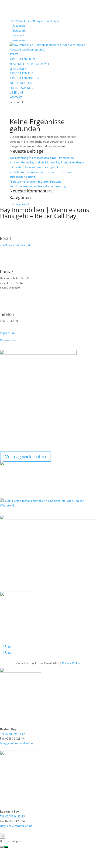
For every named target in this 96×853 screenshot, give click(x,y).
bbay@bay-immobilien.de (16, 743)
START (14, 54)
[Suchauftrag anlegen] (6, 847)
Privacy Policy (71, 663)
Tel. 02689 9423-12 (12, 734)
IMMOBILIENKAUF (21, 73)
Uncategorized (19, 204)
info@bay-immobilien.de (15, 245)
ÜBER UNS (16, 92)
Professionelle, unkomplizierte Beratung (36, 182)
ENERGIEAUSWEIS (21, 88)
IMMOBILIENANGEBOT (24, 78)
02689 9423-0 (18, 21)
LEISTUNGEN (18, 69)
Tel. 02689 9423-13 (12, 816)
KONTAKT (16, 97)
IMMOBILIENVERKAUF (24, 59)
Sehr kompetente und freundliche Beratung (38, 186)
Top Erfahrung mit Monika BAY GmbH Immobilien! (42, 158)
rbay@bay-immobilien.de (16, 826)
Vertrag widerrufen (25, 456)
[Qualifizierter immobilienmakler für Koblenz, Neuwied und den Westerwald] (48, 505)
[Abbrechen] (2, 847)
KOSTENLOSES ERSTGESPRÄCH (30, 64)
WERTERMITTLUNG (22, 83)
